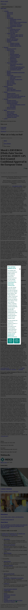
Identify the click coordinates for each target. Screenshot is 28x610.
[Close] (20, 269)
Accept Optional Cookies (11, 340)
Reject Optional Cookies (17, 340)
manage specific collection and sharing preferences (12, 335)
